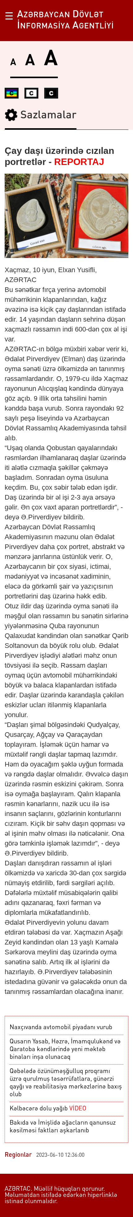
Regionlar (18, 1155)
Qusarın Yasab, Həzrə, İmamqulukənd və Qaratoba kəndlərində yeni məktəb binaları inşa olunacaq (65, 1049)
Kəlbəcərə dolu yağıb (48, 1109)
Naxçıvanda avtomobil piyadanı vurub (61, 1028)
